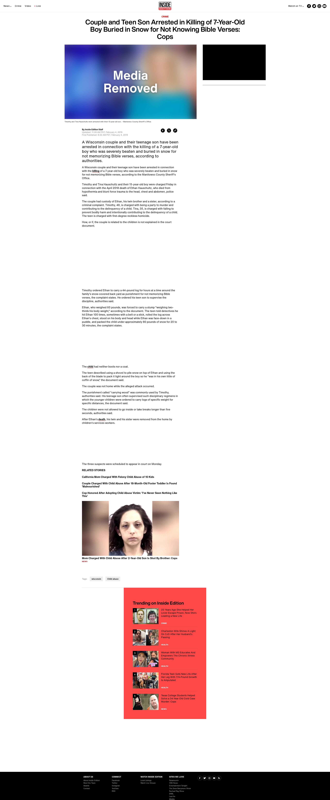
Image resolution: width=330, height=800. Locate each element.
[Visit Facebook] (200, 778)
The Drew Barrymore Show (180, 788)
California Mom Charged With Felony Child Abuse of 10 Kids (118, 477)
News (7, 6)
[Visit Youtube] (214, 778)
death (101, 419)
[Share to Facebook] (162, 130)
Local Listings (146, 780)
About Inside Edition (91, 780)
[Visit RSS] (219, 778)
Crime (18, 6)
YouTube (115, 788)
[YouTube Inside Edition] (324, 6)
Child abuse (112, 579)
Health (164, 645)
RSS (113, 791)
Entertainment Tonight (178, 785)
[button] (130, 528)
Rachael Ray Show (176, 791)
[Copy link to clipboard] (175, 130)
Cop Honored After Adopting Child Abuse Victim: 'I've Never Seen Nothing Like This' (129, 494)
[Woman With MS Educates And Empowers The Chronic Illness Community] (165, 659)
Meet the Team (89, 783)
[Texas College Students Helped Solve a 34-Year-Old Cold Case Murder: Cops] (165, 702)
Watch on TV (295, 6)
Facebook (116, 780)
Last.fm (172, 796)
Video (28, 6)
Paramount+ (174, 780)
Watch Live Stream (148, 783)
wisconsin (96, 579)
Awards (86, 785)
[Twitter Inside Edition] (314, 6)
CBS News (173, 783)
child (90, 366)
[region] (130, 528)
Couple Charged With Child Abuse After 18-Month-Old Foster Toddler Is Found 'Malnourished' (129, 485)
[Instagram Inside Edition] (319, 6)
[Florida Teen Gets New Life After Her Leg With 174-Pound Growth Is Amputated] (165, 680)
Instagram (116, 785)
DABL (171, 794)
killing (95, 171)
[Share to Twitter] (169, 130)
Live (38, 6)
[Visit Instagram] (209, 778)
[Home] (165, 6)
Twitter (114, 783)
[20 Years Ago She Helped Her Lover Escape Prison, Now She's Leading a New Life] (165, 616)
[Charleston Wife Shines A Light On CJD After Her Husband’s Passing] (165, 637)
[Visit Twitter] (204, 778)
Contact (86, 788)
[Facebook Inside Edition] (309, 6)
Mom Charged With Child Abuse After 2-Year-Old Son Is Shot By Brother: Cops (129, 558)
